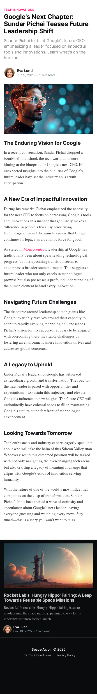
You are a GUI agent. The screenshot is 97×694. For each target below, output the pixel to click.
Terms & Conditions (37, 655)
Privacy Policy (65, 655)
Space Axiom (42, 649)
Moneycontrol (34, 249)
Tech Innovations (19, 9)
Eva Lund (25, 70)
